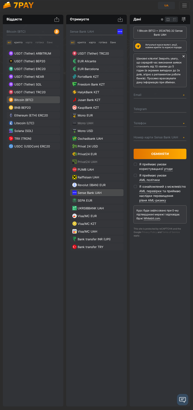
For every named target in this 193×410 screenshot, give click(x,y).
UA (166, 5)
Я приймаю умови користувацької (156, 166)
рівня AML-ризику (152, 200)
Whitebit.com (152, 218)
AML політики (149, 180)
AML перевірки (150, 191)
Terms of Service (171, 232)
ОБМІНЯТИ (160, 154)
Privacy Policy (149, 232)
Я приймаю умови (152, 177)
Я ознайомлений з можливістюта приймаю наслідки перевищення (162, 193)
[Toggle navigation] (184, 5)
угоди (168, 169)
